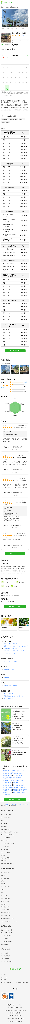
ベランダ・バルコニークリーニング (14, 650)
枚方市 (10, 775)
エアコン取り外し (9, 698)
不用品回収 (7, 677)
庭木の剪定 (7, 804)
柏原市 (10, 783)
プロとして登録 (5, 953)
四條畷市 (10, 787)
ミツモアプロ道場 (5, 958)
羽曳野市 (15, 783)
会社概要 (3, 974)
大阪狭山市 (22, 787)
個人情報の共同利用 (15, 1013)
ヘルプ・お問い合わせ (6, 935)
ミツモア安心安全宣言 (6, 941)
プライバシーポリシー (17, 1005)
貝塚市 (21, 773)
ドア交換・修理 (5, 846)
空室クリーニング (5, 852)
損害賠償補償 (4, 944)
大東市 (17, 780)
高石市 (10, 785)
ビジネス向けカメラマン (7, 872)
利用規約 (9, 1005)
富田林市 (12, 778)
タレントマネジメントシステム (9, 921)
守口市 (5, 775)
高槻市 (16, 773)
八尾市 (20, 775)
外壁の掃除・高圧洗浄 (10, 648)
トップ (2, 804)
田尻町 (10, 792)
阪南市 (5, 790)
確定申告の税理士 (5, 858)
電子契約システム (5, 907)
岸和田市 (14, 771)
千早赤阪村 (6, 795)
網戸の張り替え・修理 (10, 685)
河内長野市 (6, 780)
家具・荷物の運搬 (5, 837)
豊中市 (20, 771)
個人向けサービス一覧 (6, 930)
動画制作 (3, 884)
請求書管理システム (6, 915)
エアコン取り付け (9, 694)
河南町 (23, 792)
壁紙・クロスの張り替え (7, 835)
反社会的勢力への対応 (9, 1010)
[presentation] (3, 29)
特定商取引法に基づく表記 (15, 1007)
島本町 (10, 790)
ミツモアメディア (5, 938)
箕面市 (5, 783)
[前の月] (2, 55)
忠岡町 (25, 790)
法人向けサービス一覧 (6, 932)
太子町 (18, 792)
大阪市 (5, 771)
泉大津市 (10, 773)
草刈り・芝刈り (5, 840)
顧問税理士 (4, 860)
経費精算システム (5, 904)
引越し (3, 820)
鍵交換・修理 (4, 849)
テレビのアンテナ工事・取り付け (9, 832)
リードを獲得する (5, 956)
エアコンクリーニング (10, 644)
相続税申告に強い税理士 (7, 863)
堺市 (9, 771)
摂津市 (5, 785)
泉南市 (5, 787)
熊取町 (5, 792)
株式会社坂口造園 (23, 804)
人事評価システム (5, 909)
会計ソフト (4, 895)
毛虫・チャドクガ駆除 (10, 661)
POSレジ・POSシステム (7, 918)
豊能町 (15, 790)
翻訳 (2, 892)
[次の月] (27, 55)
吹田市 (5, 773)
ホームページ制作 (5, 886)
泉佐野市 (5, 778)
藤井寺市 (15, 785)
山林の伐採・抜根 (9, 669)
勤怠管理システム (5, 898)
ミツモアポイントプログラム (15, 1015)
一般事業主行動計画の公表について (15, 1018)
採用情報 (3, 980)
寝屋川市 (18, 778)
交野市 (16, 787)
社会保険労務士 (5, 878)
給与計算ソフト (5, 901)
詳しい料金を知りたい (15, 350)
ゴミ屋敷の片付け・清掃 (7, 843)
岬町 (14, 792)
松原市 (13, 780)
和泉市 (22, 780)
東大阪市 (21, 785)
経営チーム (4, 977)
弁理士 (3, 881)
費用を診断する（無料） (15, 606)
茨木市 (15, 775)
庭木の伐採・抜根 (5, 829)
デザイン (3, 889)
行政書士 (3, 875)
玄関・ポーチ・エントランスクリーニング (16, 646)
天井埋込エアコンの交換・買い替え (14, 696)
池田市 (25, 771)
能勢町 (20, 790)
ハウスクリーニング (9, 653)
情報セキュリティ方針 (21, 1010)
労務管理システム (5, 912)
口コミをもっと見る (15, 553)
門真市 (21, 783)
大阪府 (12, 804)
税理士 (3, 855)
